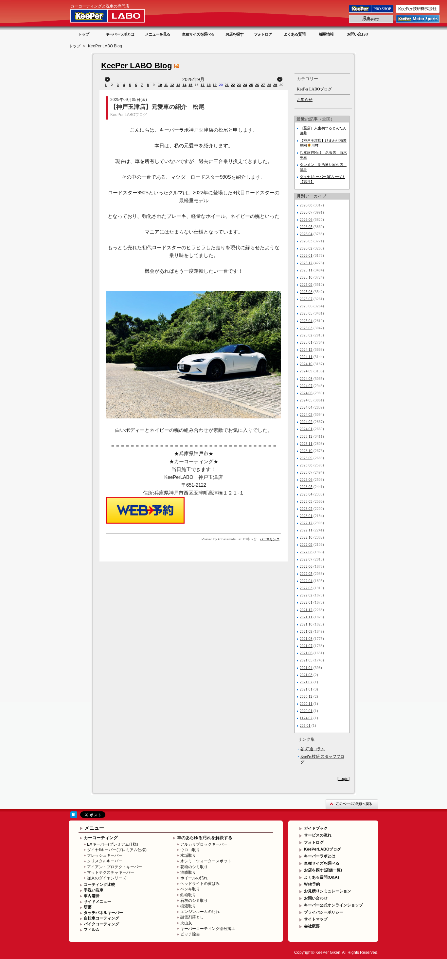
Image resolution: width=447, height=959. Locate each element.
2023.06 (306, 479)
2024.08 (306, 379)
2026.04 (306, 234)
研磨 (88, 907)
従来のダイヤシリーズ (106, 878)
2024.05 (306, 400)
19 (215, 85)
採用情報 (326, 34)
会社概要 (312, 926)
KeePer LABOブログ (128, 114)
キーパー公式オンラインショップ (333, 905)
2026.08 (306, 205)
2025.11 (306, 270)
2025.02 (306, 335)
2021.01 (306, 689)
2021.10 (306, 624)
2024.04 (306, 407)
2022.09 (306, 544)
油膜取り (188, 872)
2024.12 (306, 349)
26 (257, 85)
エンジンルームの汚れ (200, 911)
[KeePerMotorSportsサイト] (418, 22)
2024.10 (306, 364)
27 (263, 85)
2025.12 (306, 263)
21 (227, 85)
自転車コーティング (101, 918)
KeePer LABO (116, 16)
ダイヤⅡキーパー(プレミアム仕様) (117, 850)
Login (343, 778)
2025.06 (306, 306)
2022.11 (306, 530)
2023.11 (306, 444)
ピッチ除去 (190, 934)
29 (275, 85)
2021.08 (306, 639)
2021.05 (306, 660)
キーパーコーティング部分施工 (207, 928)
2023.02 (306, 509)
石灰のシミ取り (194, 900)
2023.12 (306, 436)
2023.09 (306, 458)
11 (166, 85)
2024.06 (306, 393)
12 (172, 85)
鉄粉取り (188, 895)
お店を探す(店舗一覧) (323, 870)
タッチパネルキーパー (103, 912)
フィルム (91, 929)
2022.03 (306, 588)
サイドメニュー (97, 901)
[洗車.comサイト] (371, 22)
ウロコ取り (190, 850)
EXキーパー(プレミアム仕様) (112, 844)
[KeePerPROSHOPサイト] (371, 12)
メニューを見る (157, 34)
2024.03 (306, 414)
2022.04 (306, 581)
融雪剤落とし (192, 917)
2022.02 (306, 595)
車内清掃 (91, 896)
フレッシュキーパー (104, 855)
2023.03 (306, 501)
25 (251, 85)
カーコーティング (101, 837)
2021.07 (306, 646)
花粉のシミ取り (194, 867)
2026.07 (306, 212)
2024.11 (306, 357)
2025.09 (306, 284)
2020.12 (306, 696)
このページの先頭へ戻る (351, 804)
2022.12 (306, 523)
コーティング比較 (99, 884)
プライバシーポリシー (323, 912)
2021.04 (306, 668)
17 (203, 85)
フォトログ (263, 34)
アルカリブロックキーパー (203, 844)
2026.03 (306, 241)
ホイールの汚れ (194, 878)
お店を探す (234, 34)
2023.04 (306, 494)
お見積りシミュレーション (327, 891)
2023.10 (306, 451)
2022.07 (306, 559)
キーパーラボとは (119, 34)
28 (269, 85)
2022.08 (306, 552)
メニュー (94, 828)
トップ (83, 34)
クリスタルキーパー (104, 861)
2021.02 (306, 682)
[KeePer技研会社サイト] (418, 12)
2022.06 (306, 566)
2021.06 (306, 653)
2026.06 (306, 219)
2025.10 (306, 277)
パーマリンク (269, 539)
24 (245, 85)
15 (190, 85)
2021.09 (306, 631)
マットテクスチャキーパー (110, 872)
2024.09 (306, 371)
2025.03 (306, 328)
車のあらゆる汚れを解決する (204, 837)
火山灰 (186, 923)
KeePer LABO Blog (136, 65)
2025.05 (306, 313)
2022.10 (306, 537)
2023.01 (306, 516)
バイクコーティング (101, 924)
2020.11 (306, 704)
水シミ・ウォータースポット (205, 861)
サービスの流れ (317, 835)
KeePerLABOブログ (322, 849)
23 (239, 85)
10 (160, 85)
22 (233, 85)
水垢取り (188, 855)
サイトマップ (316, 919)
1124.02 (306, 718)
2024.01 (306, 429)
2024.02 (306, 422)
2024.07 (306, 386)
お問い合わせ (357, 34)
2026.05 (306, 227)
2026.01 (306, 255)
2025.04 (306, 321)
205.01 (305, 725)
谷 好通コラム (312, 749)
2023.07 (306, 472)
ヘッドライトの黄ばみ (200, 883)
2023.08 (306, 465)
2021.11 (306, 617)
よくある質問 (294, 34)
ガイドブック (316, 828)
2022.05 (306, 574)
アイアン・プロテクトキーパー (114, 867)
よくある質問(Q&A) (321, 877)
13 (178, 85)
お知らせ (305, 99)
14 (185, 85)
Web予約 (312, 884)
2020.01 (306, 711)
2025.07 (306, 299)
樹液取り (188, 906)
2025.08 (306, 292)
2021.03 (306, 675)
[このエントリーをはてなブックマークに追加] (73, 816)
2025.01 (306, 342)
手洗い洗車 (93, 890)
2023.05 (306, 487)
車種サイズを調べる (198, 34)
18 (209, 85)
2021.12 (306, 610)
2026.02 (306, 248)
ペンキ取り (190, 889)
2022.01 (306, 602)
